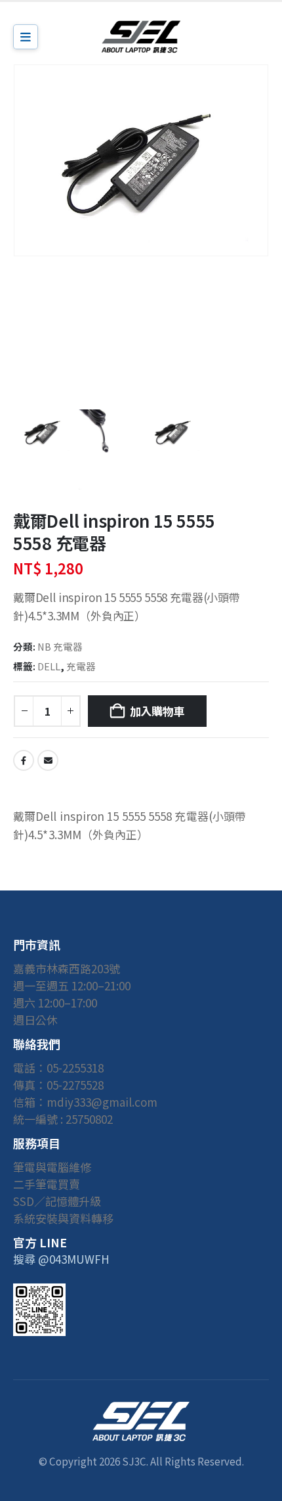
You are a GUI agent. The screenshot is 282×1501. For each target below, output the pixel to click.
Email (47, 760)
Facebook (23, 760)
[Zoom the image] (141, 1409)
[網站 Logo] (141, 36)
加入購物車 (157, 711)
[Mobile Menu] (25, 36)
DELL (48, 666)
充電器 (81, 666)
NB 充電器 (60, 646)
